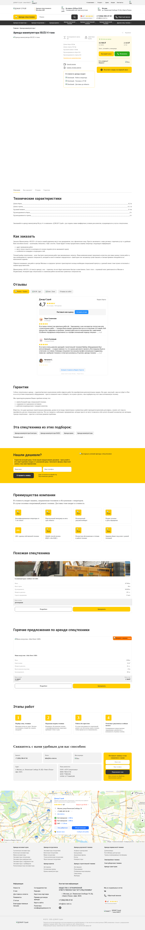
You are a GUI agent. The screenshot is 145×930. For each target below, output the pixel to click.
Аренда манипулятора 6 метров (25, 433)
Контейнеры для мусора (112, 853)
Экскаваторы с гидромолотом (23, 861)
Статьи (16, 900)
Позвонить (123, 54)
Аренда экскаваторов (20, 847)
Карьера (37, 891)
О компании (90, 2)
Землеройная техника (111, 860)
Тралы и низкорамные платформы (115, 855)
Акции (113, 2)
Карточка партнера (41, 894)
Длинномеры (108, 850)
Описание (16, 190)
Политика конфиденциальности (42, 907)
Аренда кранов (54, 23)
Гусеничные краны (50, 869)
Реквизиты (17, 897)
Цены (107, 2)
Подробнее (43, 609)
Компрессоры (78, 859)
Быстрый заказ (106, 54)
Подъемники (78, 869)
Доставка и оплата (20, 894)
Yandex (25, 291)
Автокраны (47, 867)
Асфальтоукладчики (81, 850)
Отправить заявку (24, 475)
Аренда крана (68, 433)
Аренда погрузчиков (37, 23)
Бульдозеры (78, 853)
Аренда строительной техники (87, 22)
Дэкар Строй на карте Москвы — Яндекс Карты (72, 373)
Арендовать (102, 609)
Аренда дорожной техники (69, 22)
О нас (15, 891)
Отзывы (38, 190)
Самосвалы (78, 873)
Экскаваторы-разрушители (22, 859)
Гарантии (47, 190)
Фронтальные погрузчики (52, 859)
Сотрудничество (40, 888)
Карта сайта (38, 903)
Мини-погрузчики (49, 855)
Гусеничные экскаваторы (21, 850)
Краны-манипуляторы (51, 871)
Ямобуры (77, 875)
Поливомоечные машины (82, 871)
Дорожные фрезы (80, 855)
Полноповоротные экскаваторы (23, 866)
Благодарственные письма (20, 905)
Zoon (53, 291)
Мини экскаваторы (19, 855)
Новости (16, 888)
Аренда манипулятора (27, 28)
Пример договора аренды (41, 898)
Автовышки (78, 867)
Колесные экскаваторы (21, 853)
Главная (16, 28)
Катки (76, 857)
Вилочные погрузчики (51, 853)
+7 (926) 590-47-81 (104, 16)
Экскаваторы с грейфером (22, 863)
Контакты (120, 2)
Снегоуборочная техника (113, 863)
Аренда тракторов (110, 866)
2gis (39, 291)
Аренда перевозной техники (106, 22)
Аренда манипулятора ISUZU (50, 433)
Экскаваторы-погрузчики (21, 857)
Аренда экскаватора (19, 23)
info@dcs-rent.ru (101, 18)
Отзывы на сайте (65, 291)
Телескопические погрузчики (53, 857)
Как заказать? (27, 190)
